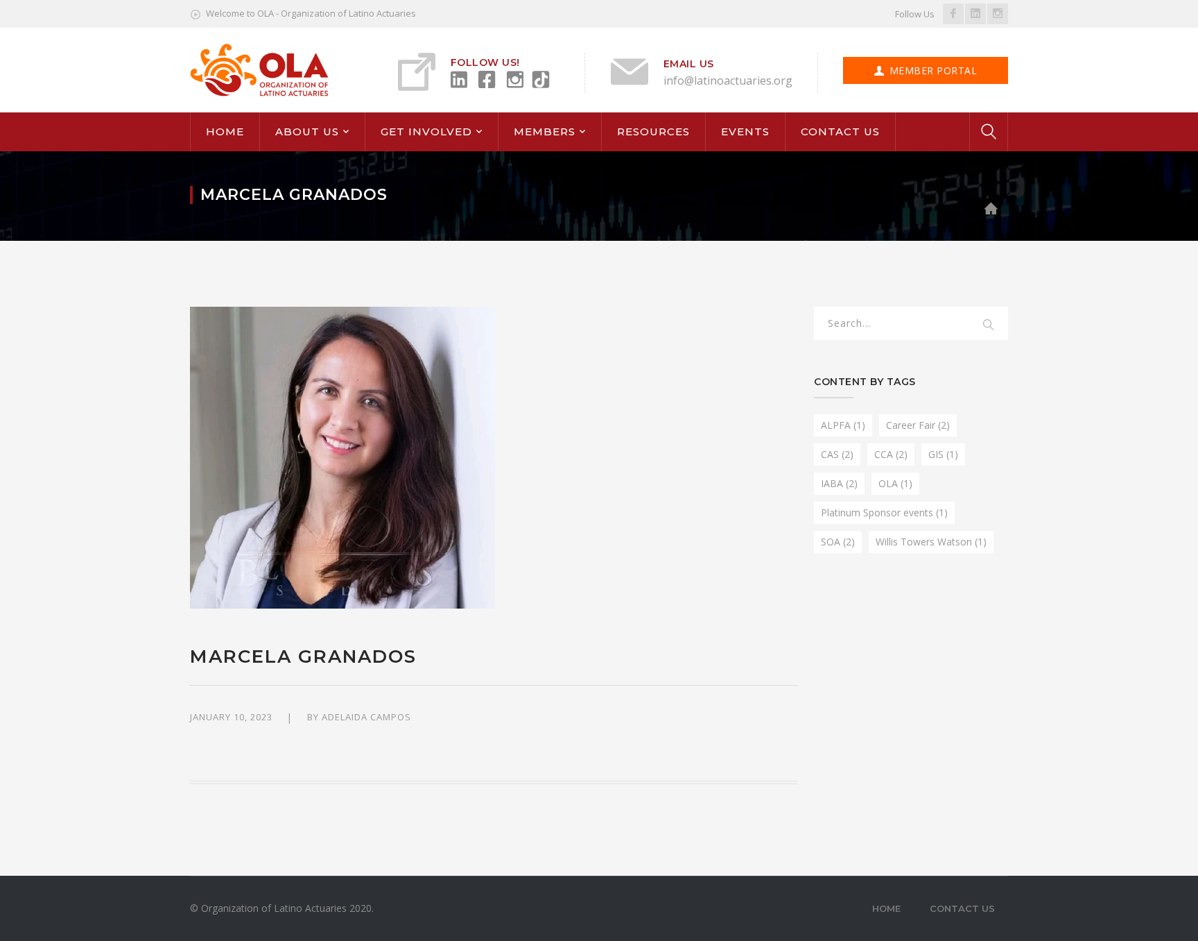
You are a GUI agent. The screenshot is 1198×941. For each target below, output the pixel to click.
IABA (839, 483)
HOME (225, 131)
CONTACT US (840, 131)
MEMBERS (544, 131)
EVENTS (745, 131)
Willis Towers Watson (931, 541)
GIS (943, 454)
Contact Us (962, 908)
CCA (891, 454)
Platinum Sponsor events (884, 512)
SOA (838, 541)
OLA (895, 483)
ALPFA (843, 425)
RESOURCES (653, 131)
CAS (837, 454)
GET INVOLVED (426, 131)
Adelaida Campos (366, 717)
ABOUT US (307, 131)
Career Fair (918, 425)
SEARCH (988, 325)
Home (886, 908)
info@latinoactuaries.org (727, 80)
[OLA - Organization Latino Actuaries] (259, 69)
